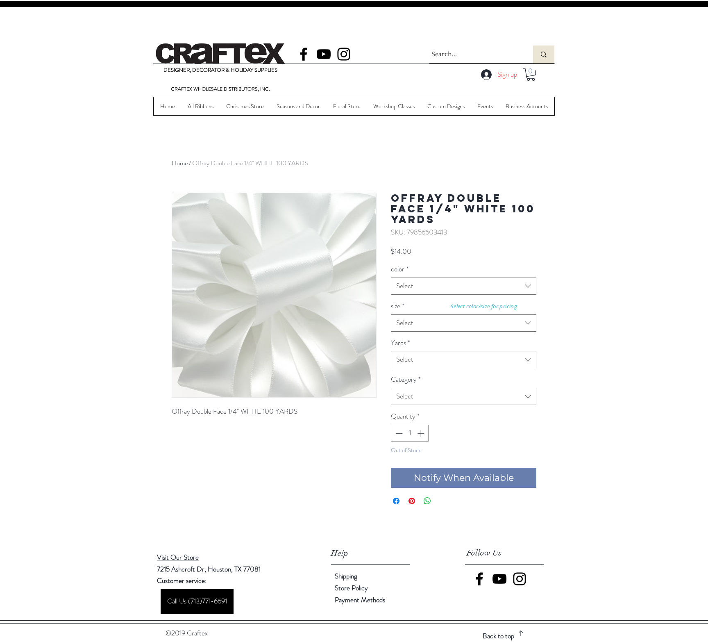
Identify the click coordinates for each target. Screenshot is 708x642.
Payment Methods (361, 600)
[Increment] (421, 433)
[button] (530, 74)
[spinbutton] (409, 433)
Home (180, 163)
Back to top (498, 636)
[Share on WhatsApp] (427, 501)
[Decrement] (398, 433)
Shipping (346, 576)
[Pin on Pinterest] (412, 501)
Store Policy (351, 588)
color (399, 269)
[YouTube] (323, 54)
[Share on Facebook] (396, 501)
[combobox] (463, 286)
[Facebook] (303, 54)
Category (406, 379)
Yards (400, 343)
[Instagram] (343, 54)
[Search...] (543, 54)
